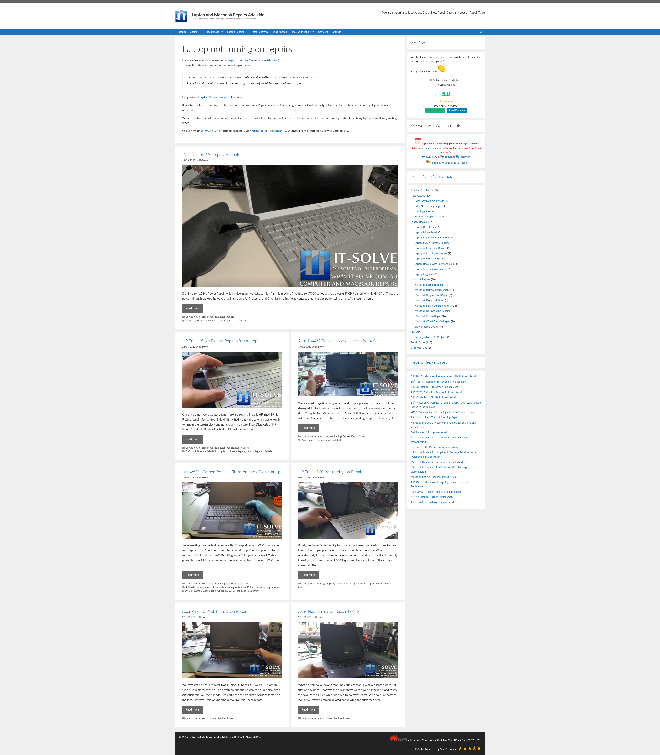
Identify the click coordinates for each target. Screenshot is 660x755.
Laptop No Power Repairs (206, 320)
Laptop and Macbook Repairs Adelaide (228, 15)
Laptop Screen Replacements (431, 269)
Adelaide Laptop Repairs (198, 587)
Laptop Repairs (235, 32)
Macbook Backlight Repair (429, 285)
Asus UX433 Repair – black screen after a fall (338, 341)
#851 (188, 451)
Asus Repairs (308, 440)
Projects (415, 332)
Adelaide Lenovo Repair (225, 587)
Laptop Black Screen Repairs (230, 451)
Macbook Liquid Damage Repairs (433, 306)
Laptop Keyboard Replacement (432, 237)
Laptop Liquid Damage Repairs (318, 583)
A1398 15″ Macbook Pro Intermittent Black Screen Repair (444, 376)
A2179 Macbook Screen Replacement (432, 497)
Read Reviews (457, 110)
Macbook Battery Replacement (432, 290)
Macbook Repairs (187, 32)
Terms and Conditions (422, 740)
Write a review (435, 110)
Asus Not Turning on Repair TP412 (328, 611)
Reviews (323, 32)
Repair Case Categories (431, 177)
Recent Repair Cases (429, 362)
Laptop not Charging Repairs (431, 248)
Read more (192, 308)
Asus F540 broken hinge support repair (433, 502)
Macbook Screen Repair (428, 316)
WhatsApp (257, 130)
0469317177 (209, 130)
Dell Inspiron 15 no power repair (210, 155)
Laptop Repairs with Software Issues (435, 264)
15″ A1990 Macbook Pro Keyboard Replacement (438, 382)
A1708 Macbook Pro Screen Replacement (434, 387)
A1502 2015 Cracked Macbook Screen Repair (437, 392)
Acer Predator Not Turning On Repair (214, 611)
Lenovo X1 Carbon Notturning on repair (259, 587)
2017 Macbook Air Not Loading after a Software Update (442, 412)
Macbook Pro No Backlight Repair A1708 (434, 477)
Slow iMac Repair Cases (428, 216)
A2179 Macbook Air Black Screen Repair (434, 397)
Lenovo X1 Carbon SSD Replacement (240, 591)
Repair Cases (279, 32)
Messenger (275, 130)
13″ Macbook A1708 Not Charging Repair (434, 417)
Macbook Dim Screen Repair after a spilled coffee (438, 462)
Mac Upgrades (423, 211)
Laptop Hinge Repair (426, 232)
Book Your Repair (300, 32)
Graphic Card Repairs (422, 190)
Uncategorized (419, 347)
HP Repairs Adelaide (203, 451)
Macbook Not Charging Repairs (432, 311)
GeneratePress (254, 737)
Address (336, 32)
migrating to (406, 12)
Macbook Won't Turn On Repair (432, 321)
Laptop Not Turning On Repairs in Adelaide (251, 60)
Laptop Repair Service (213, 97)
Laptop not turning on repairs (201, 317)
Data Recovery (260, 32)
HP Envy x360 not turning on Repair (330, 472)
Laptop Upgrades (424, 274)
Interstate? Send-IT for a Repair (449, 162)
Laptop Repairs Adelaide (233, 320)
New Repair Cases (442, 12)
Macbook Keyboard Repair (429, 300)
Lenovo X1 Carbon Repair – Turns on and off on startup (231, 472)
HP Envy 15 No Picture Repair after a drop (219, 341)
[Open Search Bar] (481, 32)
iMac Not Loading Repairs (429, 206)
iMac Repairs (212, 32)
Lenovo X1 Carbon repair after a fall (201, 591)
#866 (188, 320)
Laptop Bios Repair (425, 227)
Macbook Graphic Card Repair (431, 295)
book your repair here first (432, 148)
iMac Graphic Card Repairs (429, 201)
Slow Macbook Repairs (428, 327)
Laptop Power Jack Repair (429, 258)
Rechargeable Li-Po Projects (431, 337)
